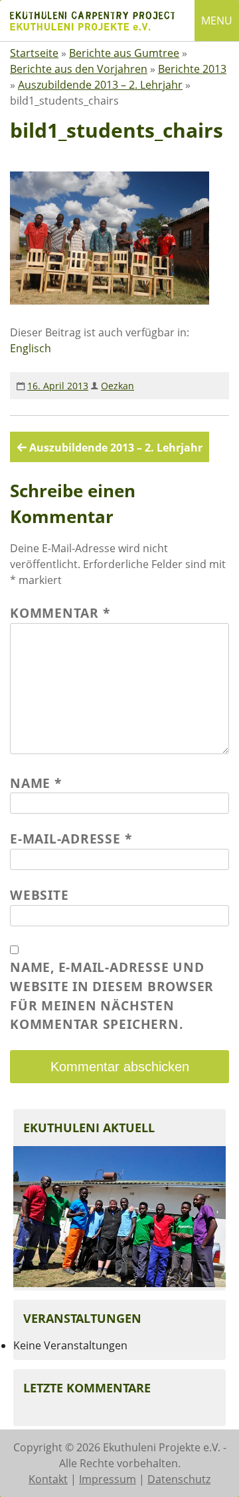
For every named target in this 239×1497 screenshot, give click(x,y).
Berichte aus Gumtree (124, 53)
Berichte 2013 (192, 69)
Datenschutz (178, 1479)
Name (36, 783)
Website (39, 895)
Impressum (107, 1479)
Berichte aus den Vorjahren (78, 69)
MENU (216, 20)
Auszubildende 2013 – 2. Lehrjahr (100, 84)
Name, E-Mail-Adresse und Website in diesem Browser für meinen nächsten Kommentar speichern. (112, 995)
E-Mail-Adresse (70, 838)
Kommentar (60, 613)
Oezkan (117, 385)
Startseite (34, 53)
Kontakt (48, 1479)
